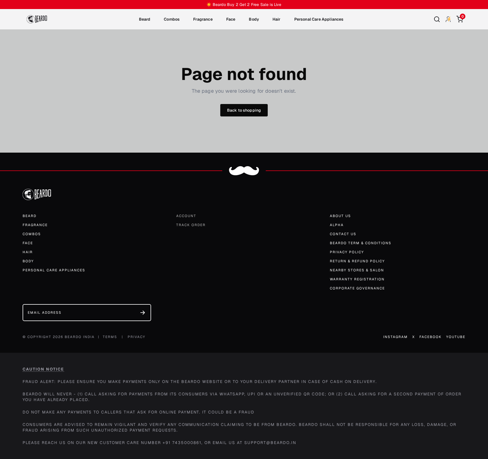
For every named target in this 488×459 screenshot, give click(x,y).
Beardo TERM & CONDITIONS (360, 243)
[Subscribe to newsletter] (142, 312)
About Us (340, 216)
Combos (172, 19)
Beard (145, 19)
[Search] (437, 19)
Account (186, 216)
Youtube (455, 337)
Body (254, 19)
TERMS (110, 337)
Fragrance (202, 19)
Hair (277, 19)
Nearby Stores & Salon (357, 270)
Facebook (430, 337)
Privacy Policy (347, 252)
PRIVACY (136, 337)
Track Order (191, 225)
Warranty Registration (357, 279)
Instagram (395, 337)
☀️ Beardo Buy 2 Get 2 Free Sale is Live (243, 4)
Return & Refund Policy (357, 261)
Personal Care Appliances (319, 19)
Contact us (343, 234)
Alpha (337, 225)
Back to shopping (244, 110)
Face (231, 19)
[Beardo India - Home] (37, 19)
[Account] (448, 19)
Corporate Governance (357, 288)
